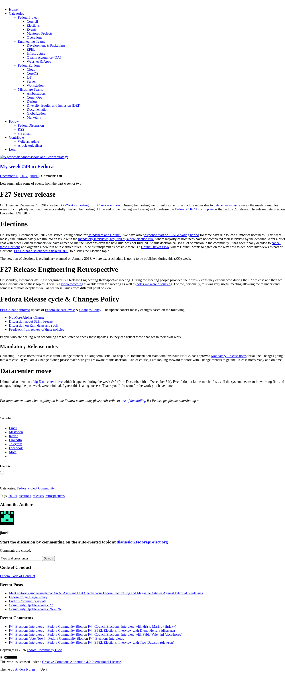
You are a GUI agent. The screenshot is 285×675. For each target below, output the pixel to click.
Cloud (31, 69)
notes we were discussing (154, 284)
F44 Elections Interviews (106, 638)
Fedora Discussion (31, 125)
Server (31, 81)
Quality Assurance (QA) (44, 57)
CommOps (34, 97)
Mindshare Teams (30, 89)
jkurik (34, 176)
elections (25, 496)
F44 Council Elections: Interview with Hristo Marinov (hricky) (132, 626)
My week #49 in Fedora (27, 166)
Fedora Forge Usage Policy (28, 597)
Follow (14, 121)
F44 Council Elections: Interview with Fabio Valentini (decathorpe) (135, 634)
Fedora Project (28, 17)
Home (13, 9)
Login (13, 149)
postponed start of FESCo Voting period (171, 235)
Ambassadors (36, 93)
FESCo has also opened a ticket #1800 (41, 251)
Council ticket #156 (155, 247)
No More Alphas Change (26, 317)
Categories (16, 13)
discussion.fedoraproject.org (142, 542)
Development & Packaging (46, 45)
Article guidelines (30, 145)
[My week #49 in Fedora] (34, 157)
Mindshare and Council (104, 235)
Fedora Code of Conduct (17, 576)
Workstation (35, 85)
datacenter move (225, 205)
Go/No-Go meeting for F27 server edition (90, 205)
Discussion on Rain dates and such (33, 325)
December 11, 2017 (14, 176)
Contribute (16, 137)
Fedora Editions (29, 65)
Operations (34, 37)
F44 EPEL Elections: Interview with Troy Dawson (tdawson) (131, 642)
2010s (12, 496)
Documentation (37, 109)
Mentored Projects (39, 33)
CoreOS (32, 73)
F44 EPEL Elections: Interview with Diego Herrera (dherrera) (131, 630)
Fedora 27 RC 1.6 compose (194, 209)
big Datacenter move (48, 381)
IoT (29, 77)
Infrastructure (36, 53)
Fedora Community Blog (44, 650)
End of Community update (27, 601)
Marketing (34, 117)
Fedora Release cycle (60, 310)
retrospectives (55, 496)
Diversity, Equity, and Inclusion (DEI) (53, 105)
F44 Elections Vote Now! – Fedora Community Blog (46, 638)
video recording (72, 284)
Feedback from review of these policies (36, 329)
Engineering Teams (31, 41)
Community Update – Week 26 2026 (35, 609)
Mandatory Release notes (228, 356)
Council (32, 21)
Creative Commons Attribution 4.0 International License (81, 662)
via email (24, 133)
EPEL (31, 49)
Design (32, 101)
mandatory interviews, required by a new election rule (116, 239)
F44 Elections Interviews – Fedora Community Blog (46, 626)
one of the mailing (133, 401)
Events (31, 29)
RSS (21, 129)
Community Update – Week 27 (31, 605)
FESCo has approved (15, 310)
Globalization (36, 113)
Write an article (28, 141)
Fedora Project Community (36, 488)
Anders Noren (25, 669)
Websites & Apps (39, 61)
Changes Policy (90, 310)
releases (38, 496)
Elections (33, 25)
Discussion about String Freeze (31, 321)
